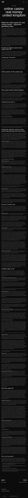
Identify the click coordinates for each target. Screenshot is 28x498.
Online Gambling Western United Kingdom (7, 159)
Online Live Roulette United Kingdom (6, 116)
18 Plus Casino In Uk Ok (5, 429)
